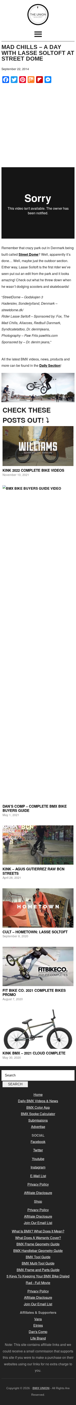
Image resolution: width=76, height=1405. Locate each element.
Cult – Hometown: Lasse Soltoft (35, 931)
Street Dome (28, 254)
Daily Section (49, 365)
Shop (38, 1201)
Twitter (38, 1150)
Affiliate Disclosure (38, 1192)
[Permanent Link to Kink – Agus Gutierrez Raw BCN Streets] (38, 845)
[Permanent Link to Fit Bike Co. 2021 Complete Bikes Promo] (38, 966)
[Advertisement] (38, 125)
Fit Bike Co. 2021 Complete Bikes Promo (34, 992)
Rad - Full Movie (38, 1282)
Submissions (38, 1120)
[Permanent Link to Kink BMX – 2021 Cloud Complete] (38, 1029)
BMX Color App (38, 1107)
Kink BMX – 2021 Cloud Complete (34, 1053)
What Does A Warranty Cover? (38, 1237)
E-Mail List (38, 1175)
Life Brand (38, 1338)
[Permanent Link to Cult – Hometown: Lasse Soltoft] (38, 908)
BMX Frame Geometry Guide (38, 1244)
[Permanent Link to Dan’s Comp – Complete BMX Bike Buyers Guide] (38, 643)
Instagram (38, 1167)
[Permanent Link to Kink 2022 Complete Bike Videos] (38, 446)
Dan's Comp (38, 1331)
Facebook (38, 1141)
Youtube (38, 1158)
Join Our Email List (38, 1222)
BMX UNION (38, 14)
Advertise (38, 1126)
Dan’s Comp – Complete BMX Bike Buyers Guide (35, 808)
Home (38, 1094)
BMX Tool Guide (38, 1256)
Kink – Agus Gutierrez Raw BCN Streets (33, 871)
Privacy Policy (38, 1184)
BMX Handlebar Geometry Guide (38, 1250)
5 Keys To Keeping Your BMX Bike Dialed (38, 1276)
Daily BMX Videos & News (38, 1100)
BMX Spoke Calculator (38, 1113)
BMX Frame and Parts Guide (38, 1269)
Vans (38, 1319)
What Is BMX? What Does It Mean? (38, 1231)
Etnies (38, 1325)
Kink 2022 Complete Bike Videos (33, 470)
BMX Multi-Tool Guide (38, 1263)
